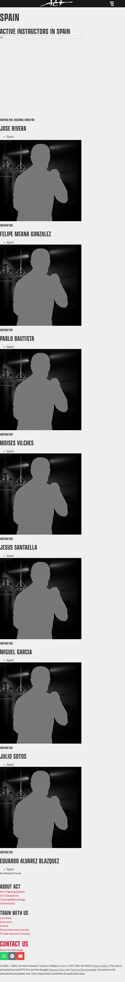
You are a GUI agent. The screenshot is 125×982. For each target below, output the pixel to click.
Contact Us (14, 944)
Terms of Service (80, 969)
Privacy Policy (100, 965)
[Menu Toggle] (112, 4)
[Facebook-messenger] (12, 956)
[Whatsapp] (4, 956)
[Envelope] (20, 956)
